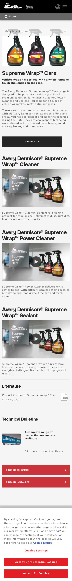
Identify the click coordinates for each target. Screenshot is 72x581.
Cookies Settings (36, 550)
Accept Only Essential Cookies (36, 562)
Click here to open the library (44, 451)
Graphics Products (18, 31)
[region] (36, 544)
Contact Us (31, 141)
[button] (36, 47)
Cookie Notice (42, 543)
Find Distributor (17, 470)
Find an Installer (18, 482)
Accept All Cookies (36, 573)
